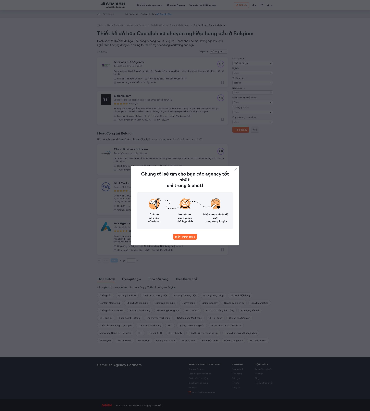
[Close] (235, 169)
